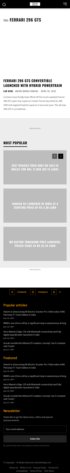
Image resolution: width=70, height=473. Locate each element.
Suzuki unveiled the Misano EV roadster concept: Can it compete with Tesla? (34, 345)
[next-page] (60, 156)
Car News (8, 91)
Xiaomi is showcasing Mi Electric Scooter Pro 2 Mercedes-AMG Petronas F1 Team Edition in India (34, 313)
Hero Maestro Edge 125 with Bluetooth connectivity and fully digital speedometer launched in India (32, 333)
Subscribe (35, 438)
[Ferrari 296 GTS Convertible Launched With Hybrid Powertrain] (35, 52)
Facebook (21, 292)
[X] (54, 292)
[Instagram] (33, 292)
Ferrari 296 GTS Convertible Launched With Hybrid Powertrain (32, 83)
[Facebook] (12, 292)
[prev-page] (54, 156)
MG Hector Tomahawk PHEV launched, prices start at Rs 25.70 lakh (35, 244)
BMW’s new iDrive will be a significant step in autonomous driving (34, 323)
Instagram (43, 292)
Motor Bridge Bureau (26, 91)
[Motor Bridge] (35, 4)
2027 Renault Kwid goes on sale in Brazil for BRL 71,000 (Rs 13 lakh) (35, 167)
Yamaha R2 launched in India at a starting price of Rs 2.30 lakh (35, 205)
